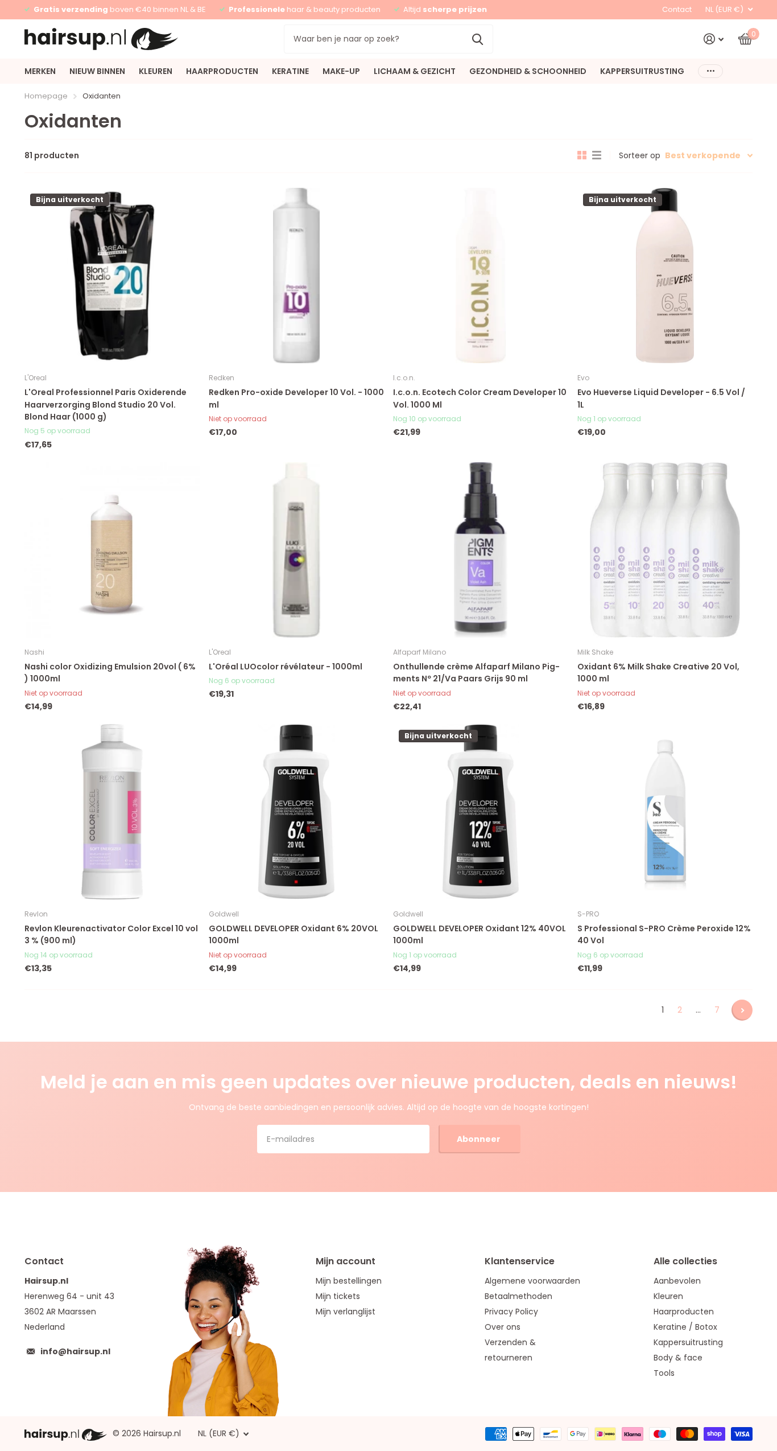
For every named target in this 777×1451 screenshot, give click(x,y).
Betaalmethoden (518, 1296)
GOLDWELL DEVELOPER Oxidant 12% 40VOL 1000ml (479, 934)
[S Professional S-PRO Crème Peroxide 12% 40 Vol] (665, 811)
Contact (677, 9)
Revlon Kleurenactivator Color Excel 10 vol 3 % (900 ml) (111, 934)
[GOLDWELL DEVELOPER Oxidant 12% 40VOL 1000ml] (480, 811)
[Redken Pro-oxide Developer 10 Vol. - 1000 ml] (296, 275)
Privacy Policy (511, 1311)
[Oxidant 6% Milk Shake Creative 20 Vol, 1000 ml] (665, 550)
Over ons (502, 1327)
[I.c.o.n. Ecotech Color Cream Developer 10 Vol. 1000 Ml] (480, 275)
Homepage (46, 96)
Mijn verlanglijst (345, 1311)
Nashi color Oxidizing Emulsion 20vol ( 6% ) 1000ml (110, 672)
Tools (664, 1373)
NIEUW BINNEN (97, 71)
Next (742, 1010)
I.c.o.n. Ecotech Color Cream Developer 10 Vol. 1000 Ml (480, 398)
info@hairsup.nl (75, 1351)
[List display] (596, 155)
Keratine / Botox (685, 1327)
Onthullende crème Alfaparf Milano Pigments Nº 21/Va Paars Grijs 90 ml (476, 672)
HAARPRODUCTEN (222, 71)
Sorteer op (639, 155)
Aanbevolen (677, 1280)
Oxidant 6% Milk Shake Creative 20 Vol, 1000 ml (658, 672)
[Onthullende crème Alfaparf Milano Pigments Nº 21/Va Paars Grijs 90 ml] (480, 550)
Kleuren (668, 1296)
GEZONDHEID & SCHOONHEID (527, 71)
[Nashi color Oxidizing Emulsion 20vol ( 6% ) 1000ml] (112, 550)
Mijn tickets (338, 1296)
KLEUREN (155, 71)
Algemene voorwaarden (532, 1280)
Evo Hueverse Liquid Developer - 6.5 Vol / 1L (661, 398)
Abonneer (479, 1139)
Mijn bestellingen (349, 1280)
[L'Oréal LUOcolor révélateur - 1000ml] (296, 550)
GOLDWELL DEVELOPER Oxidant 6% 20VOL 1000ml (293, 934)
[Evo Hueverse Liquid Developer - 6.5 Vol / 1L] (665, 275)
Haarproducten (684, 1311)
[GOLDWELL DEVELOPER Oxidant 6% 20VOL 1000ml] (296, 811)
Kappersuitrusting (688, 1342)
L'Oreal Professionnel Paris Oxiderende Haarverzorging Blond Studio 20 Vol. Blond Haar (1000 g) (105, 404)
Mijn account (345, 1261)
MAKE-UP (341, 71)
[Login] (713, 39)
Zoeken (477, 38)
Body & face (678, 1357)
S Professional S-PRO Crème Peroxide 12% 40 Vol (664, 934)
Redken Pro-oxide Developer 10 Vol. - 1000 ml (296, 398)
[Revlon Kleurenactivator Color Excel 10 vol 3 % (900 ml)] (112, 811)
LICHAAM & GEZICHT (415, 71)
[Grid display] (581, 155)
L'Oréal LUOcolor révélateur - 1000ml (285, 666)
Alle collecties (685, 1261)
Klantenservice (520, 1261)
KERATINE (290, 71)
